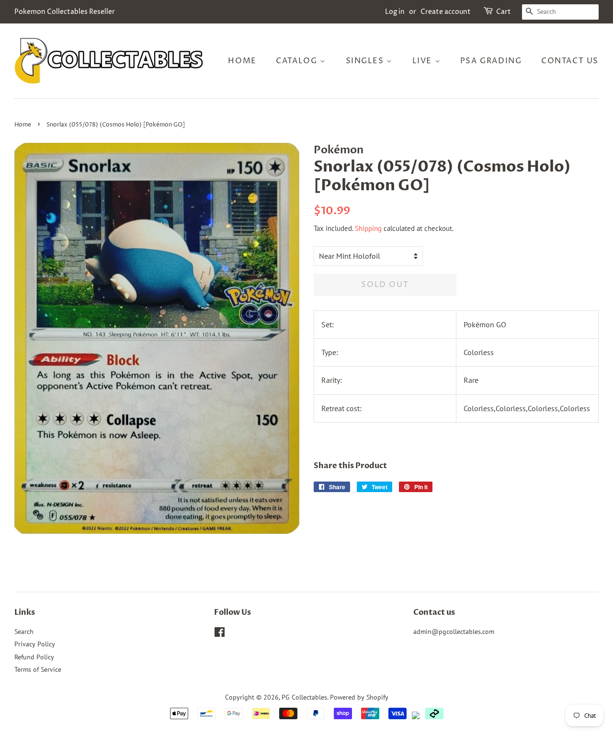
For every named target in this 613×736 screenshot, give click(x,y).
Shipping (368, 228)
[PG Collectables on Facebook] (219, 634)
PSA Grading (491, 61)
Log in (395, 11)
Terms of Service (37, 669)
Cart (503, 11)
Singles (366, 61)
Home (242, 61)
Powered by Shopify (359, 697)
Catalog (298, 61)
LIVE (423, 61)
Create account (445, 11)
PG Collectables (304, 697)
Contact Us (570, 61)
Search (24, 631)
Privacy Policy (34, 644)
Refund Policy (34, 657)
